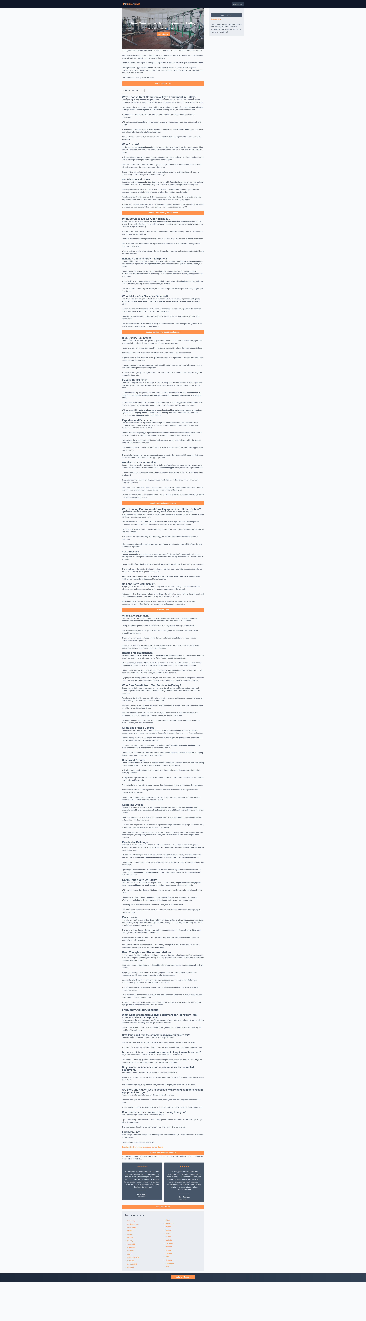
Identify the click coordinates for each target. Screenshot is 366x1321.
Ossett (160, 1147)
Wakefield (131, 1244)
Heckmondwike (136, 1147)
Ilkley (167, 1267)
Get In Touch (226, 15)
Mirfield (130, 1237)
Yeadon (168, 1233)
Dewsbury (125, 1147)
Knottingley (169, 1263)
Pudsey (130, 1241)
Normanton (169, 1223)
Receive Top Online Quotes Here (163, 503)
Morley (154, 1147)
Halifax (168, 1227)
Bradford (130, 1261)
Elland (167, 1220)
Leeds (129, 1254)
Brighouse (131, 1247)
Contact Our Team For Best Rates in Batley (163, 332)
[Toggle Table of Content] (142, 90)
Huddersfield (132, 1264)
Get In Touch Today (163, 83)
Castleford (169, 1243)
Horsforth (130, 1267)
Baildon (168, 1237)
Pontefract (169, 1253)
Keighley (168, 1260)
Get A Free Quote (163, 1207)
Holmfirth (168, 1247)
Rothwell (130, 1251)
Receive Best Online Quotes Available (163, 213)
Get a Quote (163, 34)
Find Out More (163, 610)
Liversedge (147, 1147)
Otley (167, 1257)
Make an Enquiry (183, 1277)
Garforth (168, 1240)
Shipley (168, 1230)
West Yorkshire (132, 1257)
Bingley (168, 1250)
